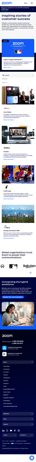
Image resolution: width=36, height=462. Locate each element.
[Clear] (33, 75)
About (5, 362)
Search (7, 75)
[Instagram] (19, 431)
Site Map (4, 445)
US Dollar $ (23, 435)
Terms (3, 441)
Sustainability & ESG (9, 389)
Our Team (6, 372)
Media (3, 82)
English (5, 435)
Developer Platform (8, 398)
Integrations (6, 378)
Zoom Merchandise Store (10, 406)
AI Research (6, 400)
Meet (25, 3)
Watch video (7, 67)
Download (6, 413)
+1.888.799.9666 (18, 341)
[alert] (18, 9)
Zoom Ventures (7, 403)
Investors (5, 383)
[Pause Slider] (31, 272)
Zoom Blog (6, 366)
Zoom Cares (6, 392)
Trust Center (12, 441)
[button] (31, 457)
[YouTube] (11, 431)
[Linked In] (3, 431)
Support (5, 424)
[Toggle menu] (32, 3)
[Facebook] (15, 431)
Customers (6, 369)
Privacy (7, 441)
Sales (4, 419)
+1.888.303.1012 (17, 343)
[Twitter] (7, 431)
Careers (5, 375)
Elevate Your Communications (13, 297)
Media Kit (5, 395)
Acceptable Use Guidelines (21, 441)
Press (4, 386)
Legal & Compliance (6, 443)
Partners (5, 380)
